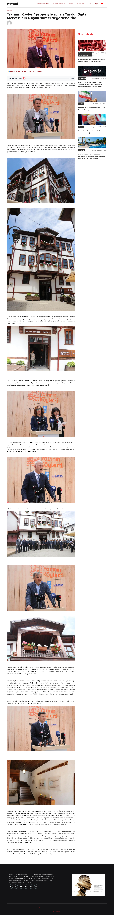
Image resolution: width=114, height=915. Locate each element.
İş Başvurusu (57, 911)
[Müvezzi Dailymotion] (26, 887)
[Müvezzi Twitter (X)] (16, 887)
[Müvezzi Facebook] (11, 887)
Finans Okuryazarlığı (58, 3)
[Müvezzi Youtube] (21, 887)
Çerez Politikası (43, 907)
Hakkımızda (80, 3)
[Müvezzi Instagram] (31, 887)
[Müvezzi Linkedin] (36, 887)
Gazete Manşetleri (43, 3)
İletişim (96, 3)
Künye (89, 3)
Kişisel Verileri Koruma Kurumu (98, 907)
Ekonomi (10, 11)
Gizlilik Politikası (59, 907)
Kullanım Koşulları (77, 907)
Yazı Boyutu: (13, 78)
